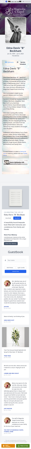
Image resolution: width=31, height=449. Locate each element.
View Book (8, 218)
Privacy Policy (11, 441)
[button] (16, 337)
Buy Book (17, 218)
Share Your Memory (10, 243)
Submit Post (15, 271)
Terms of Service (20, 441)
